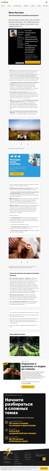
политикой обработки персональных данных (22, 469)
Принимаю (44, 468)
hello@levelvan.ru (7, 459)
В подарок (16, 459)
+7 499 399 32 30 (6, 462)
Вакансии (16, 461)
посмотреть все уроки (32, 62)
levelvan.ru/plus (34, 59)
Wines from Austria (14, 215)
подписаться (17, 173)
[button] (24, 141)
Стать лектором (18, 463)
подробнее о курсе (28, 386)
